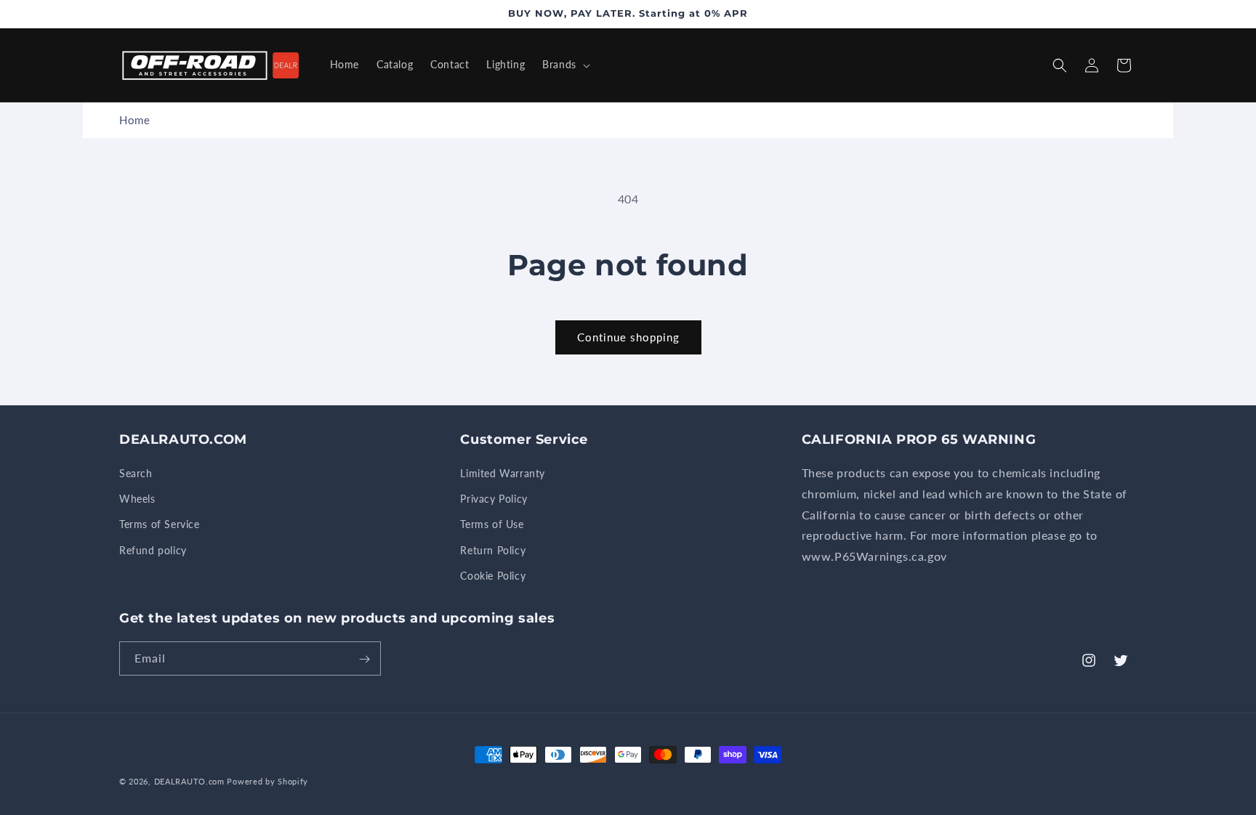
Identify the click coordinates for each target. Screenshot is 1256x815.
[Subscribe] (364, 659)
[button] (565, 64)
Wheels (137, 498)
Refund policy (153, 550)
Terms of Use (491, 525)
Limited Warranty (502, 473)
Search (136, 473)
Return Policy (493, 550)
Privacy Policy (493, 498)
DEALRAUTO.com (189, 781)
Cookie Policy (493, 575)
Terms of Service (159, 525)
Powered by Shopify (267, 781)
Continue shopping (628, 337)
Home (134, 119)
